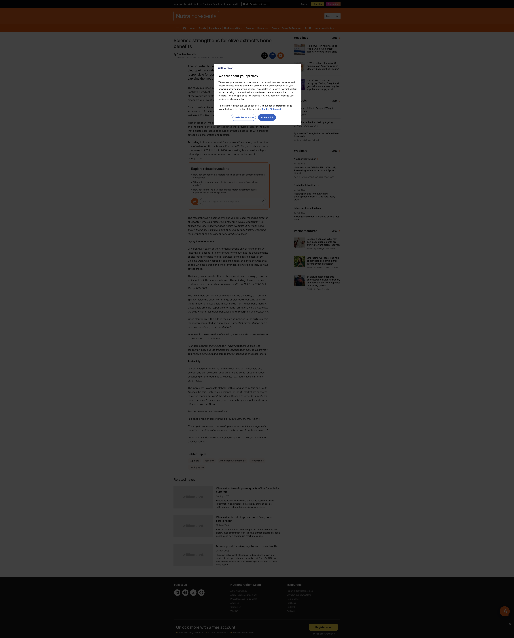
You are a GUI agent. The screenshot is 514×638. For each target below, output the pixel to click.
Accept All (267, 117)
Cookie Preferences (243, 117)
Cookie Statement (271, 109)
